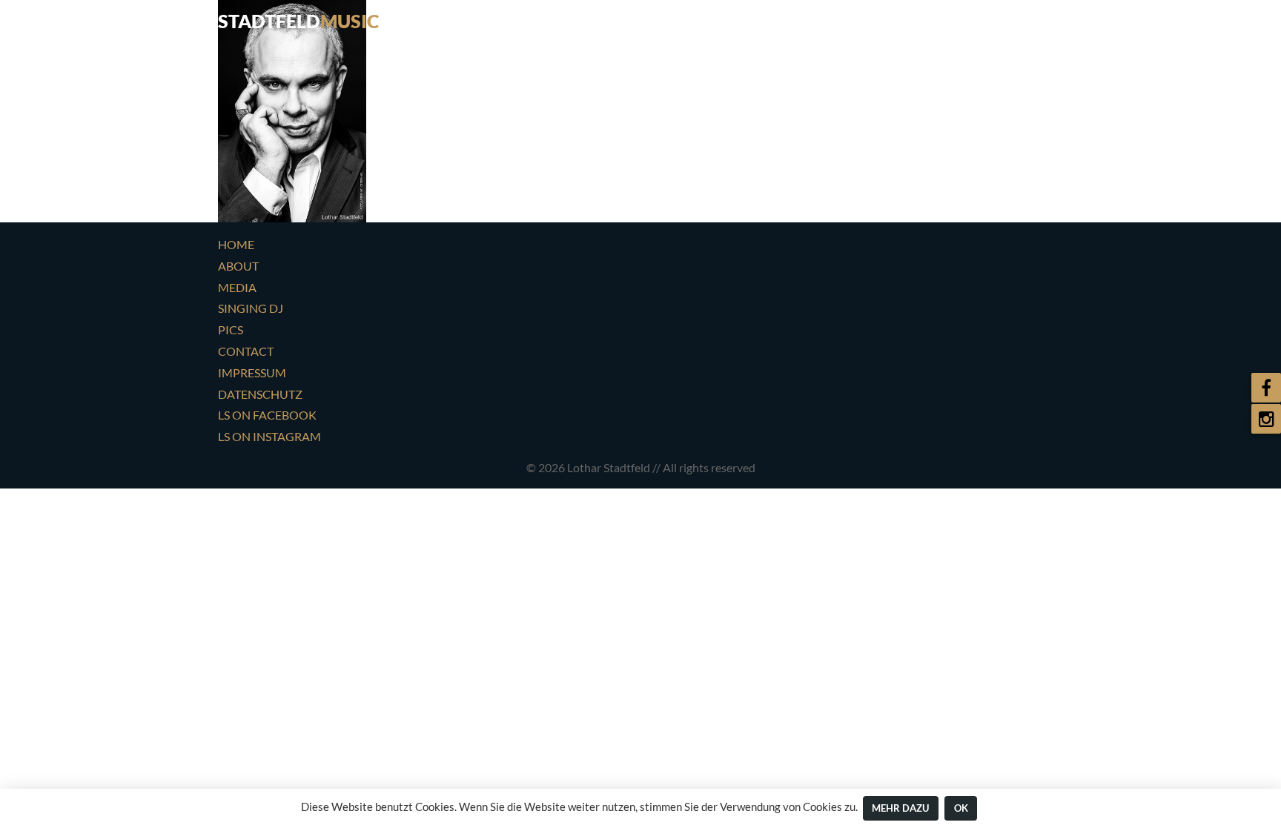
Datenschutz (260, 394)
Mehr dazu (900, 808)
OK (961, 808)
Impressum (252, 372)
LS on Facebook (267, 415)
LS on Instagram (269, 436)
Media (828, 18)
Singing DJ (903, 18)
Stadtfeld (298, 21)
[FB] (1266, 388)
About (766, 18)
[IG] (1266, 419)
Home (704, 18)
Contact (1034, 18)
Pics (971, 18)
